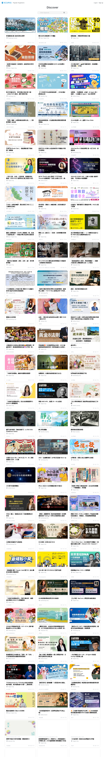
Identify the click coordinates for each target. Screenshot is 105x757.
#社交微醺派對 (42, 520)
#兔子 (72, 745)
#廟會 (72, 42)
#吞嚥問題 (8, 549)
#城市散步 (41, 549)
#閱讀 (40, 633)
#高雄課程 (8, 577)
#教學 (40, 605)
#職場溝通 (41, 661)
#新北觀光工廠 (42, 42)
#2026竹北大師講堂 (43, 689)
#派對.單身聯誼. (10, 352)
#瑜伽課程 (73, 267)
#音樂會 (8, 745)
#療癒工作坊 (74, 520)
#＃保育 (8, 689)
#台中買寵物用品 (10, 633)
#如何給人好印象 (10, 520)
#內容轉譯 (8, 211)
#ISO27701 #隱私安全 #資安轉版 (47, 267)
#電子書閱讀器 (74, 295)
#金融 (40, 464)
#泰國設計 (73, 239)
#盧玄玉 (41, 239)
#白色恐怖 (8, 239)
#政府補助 (73, 689)
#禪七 (72, 352)
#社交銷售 (41, 352)
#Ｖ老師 (8, 380)
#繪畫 (40, 324)
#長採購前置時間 (43, 295)
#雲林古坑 (73, 408)
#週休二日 (8, 408)
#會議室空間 (42, 745)
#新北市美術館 (10, 127)
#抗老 (40, 127)
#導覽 (72, 70)
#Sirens (8, 436)
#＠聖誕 (73, 380)
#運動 (40, 211)
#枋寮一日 (8, 42)
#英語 (7, 183)
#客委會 (8, 99)
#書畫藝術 (73, 492)
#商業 (72, 577)
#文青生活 (8, 70)
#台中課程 (73, 633)
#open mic (9, 464)
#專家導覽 (8, 267)
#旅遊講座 (41, 380)
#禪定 (40, 436)
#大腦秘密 (8, 605)
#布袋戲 (73, 464)
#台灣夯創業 (74, 324)
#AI (72, 99)
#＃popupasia (42, 577)
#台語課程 (41, 99)
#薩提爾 (8, 155)
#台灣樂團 (73, 127)
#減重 (7, 661)
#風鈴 (40, 155)
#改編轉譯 (73, 155)
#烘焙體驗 (73, 549)
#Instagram (42, 183)
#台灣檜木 (73, 436)
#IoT (72, 717)
